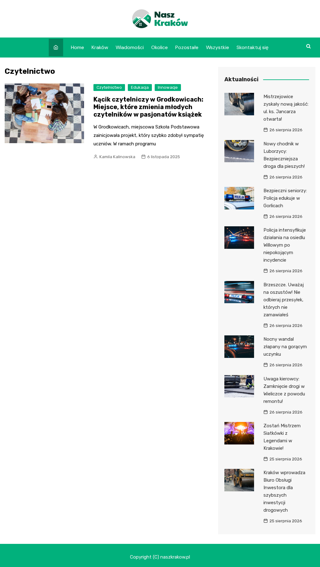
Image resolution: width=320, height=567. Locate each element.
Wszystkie (217, 47)
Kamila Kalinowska (117, 156)
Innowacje (168, 87)
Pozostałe (186, 47)
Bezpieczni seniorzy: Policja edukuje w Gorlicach (285, 198)
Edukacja (140, 87)
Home (77, 47)
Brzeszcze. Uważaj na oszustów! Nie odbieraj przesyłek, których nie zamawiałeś (283, 300)
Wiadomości (130, 47)
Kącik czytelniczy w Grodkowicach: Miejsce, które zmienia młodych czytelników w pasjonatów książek (148, 107)
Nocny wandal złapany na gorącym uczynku (285, 346)
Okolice (159, 47)
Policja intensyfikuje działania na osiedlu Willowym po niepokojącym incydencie (284, 245)
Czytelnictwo (109, 87)
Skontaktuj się (252, 47)
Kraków (100, 47)
